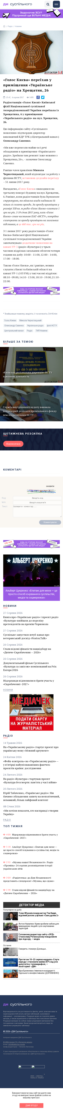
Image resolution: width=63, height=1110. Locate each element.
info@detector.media (16, 1044)
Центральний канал (14, 330)
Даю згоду (31, 1105)
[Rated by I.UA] (24, 1067)
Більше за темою (18, 341)
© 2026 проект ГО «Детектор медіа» (17, 1042)
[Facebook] (38, 97)
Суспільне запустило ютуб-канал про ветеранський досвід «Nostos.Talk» (26, 636)
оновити (50, 486)
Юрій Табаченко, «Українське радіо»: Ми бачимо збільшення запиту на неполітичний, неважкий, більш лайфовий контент (31, 796)
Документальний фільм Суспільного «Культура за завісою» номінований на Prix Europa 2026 (29, 666)
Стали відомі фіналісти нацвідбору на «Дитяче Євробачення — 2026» (27, 650)
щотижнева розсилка (22, 433)
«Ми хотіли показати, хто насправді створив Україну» (30, 812)
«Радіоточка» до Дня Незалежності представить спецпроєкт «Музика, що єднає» (28, 879)
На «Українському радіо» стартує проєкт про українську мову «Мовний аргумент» (30, 748)
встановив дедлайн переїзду (40, 178)
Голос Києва (26, 188)
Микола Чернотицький (30, 320)
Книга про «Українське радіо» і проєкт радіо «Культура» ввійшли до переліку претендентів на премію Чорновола (30, 620)
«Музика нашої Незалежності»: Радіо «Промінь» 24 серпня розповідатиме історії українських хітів (28, 865)
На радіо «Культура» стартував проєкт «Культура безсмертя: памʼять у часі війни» (30, 780)
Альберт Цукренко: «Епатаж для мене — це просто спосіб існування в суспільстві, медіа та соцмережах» (31, 850)
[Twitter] (42, 97)
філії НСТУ (52, 325)
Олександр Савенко (14, 325)
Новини (18, 26)
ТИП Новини (41, 330)
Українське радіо (35, 325)
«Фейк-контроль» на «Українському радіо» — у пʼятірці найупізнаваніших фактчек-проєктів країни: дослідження (30, 764)
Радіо (10, 26)
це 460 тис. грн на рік (31, 224)
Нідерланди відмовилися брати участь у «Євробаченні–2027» (28, 682)
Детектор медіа (31, 905)
